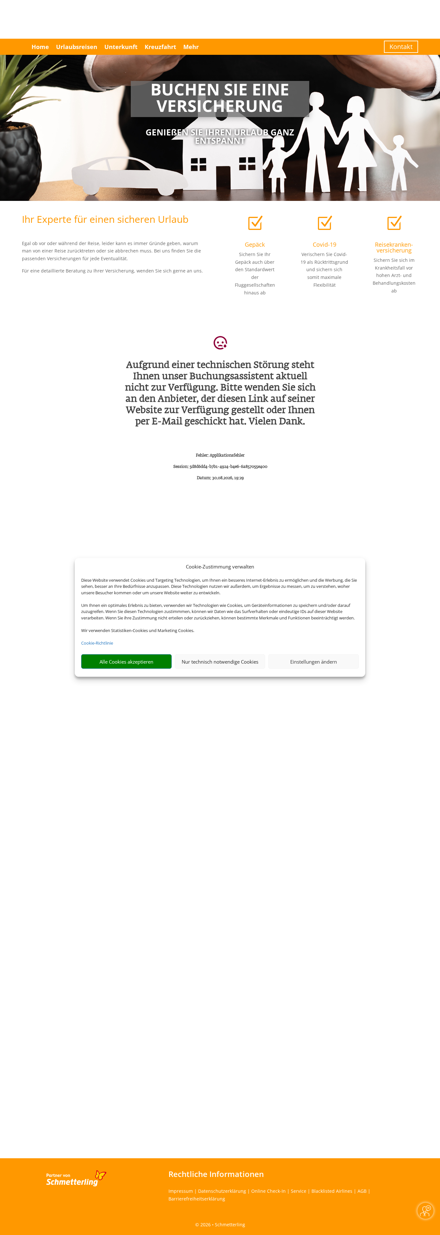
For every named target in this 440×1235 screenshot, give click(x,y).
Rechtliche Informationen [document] (216, 1174)
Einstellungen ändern (313, 661)
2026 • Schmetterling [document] (222, 1224)
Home (40, 47)
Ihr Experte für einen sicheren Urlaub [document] (105, 220)
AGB (362, 1191)
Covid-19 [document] (324, 244)
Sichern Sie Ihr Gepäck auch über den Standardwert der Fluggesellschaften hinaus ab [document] (255, 273)
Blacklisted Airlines (331, 1191)
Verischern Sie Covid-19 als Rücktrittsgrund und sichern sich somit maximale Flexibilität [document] (324, 269)
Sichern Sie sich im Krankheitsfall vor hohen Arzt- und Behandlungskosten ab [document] (394, 275)
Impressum (180, 1191)
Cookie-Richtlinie (97, 643)
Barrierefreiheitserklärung (196, 1199)
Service (298, 1191)
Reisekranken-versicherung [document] (394, 247)
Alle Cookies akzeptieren (126, 661)
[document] (220, 99)
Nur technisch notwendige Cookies (220, 661)
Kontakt (401, 46)
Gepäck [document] (255, 244)
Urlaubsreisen (76, 47)
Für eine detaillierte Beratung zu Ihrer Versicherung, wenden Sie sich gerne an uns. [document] (112, 271)
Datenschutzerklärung (222, 1191)
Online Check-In (268, 1191)
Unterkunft (121, 47)
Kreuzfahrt (160, 47)
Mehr (191, 47)
